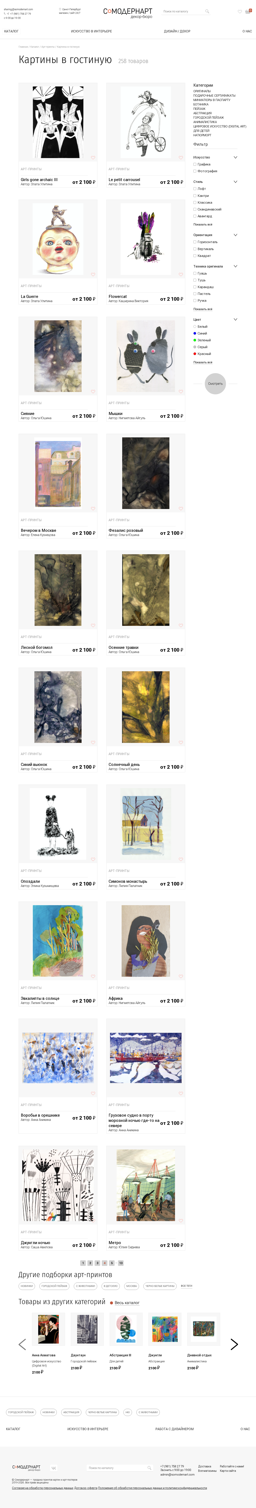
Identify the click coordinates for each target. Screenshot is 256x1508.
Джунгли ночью (35, 1242)
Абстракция (202, 113)
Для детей (201, 131)
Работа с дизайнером (174, 1429)
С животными (85, 1286)
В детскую (111, 1286)
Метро (115, 1242)
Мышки (115, 413)
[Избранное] (240, 11)
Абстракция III (120, 1355)
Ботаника (200, 104)
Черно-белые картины (160, 1286)
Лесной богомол (37, 647)
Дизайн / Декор (177, 31)
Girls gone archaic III (39, 179)
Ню (128, 1412)
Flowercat (118, 296)
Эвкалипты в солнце (40, 998)
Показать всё (202, 224)
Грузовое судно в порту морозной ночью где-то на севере (134, 1120)
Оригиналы (202, 91)
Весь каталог (127, 1302)
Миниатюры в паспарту (211, 100)
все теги (186, 1286)
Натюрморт (202, 135)
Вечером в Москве (38, 530)
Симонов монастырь (128, 881)
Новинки (27, 1286)
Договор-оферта (85, 1488)
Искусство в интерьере (91, 31)
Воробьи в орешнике (40, 1115)
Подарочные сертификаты (214, 95)
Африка (116, 998)
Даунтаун (78, 1355)
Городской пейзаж (208, 117)
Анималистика (205, 122)
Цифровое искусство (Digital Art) (219, 126)
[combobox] (184, 11)
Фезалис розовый (126, 530)
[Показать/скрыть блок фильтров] (235, 157)
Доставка (204, 1466)
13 (120, 1263)
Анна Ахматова (43, 1355)
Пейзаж (199, 109)
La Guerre (29, 296)
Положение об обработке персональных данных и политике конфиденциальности (152, 1488)
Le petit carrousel (124, 179)
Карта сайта (228, 1470)
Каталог (11, 31)
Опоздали (30, 881)
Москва (131, 1286)
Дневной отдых (199, 1355)
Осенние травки (123, 647)
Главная (23, 46)
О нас (247, 31)
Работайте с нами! (232, 1466)
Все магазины (207, 1470)
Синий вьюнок (34, 764)
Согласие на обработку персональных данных (42, 1488)
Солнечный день (124, 764)
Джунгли (155, 1355)
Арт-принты (48, 46)
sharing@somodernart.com (18, 9)
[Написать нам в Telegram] (8, 14)
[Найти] (207, 11)
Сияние (27, 413)
